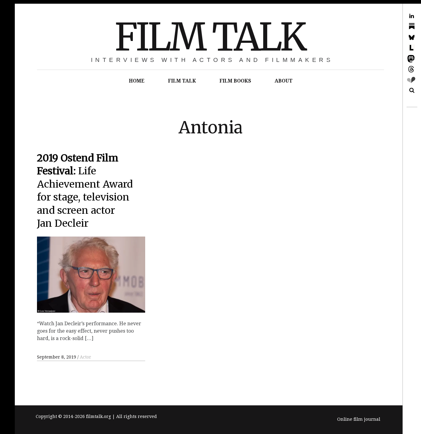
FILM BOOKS (235, 81)
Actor (85, 357)
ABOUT (283, 81)
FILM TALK (210, 37)
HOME (137, 81)
